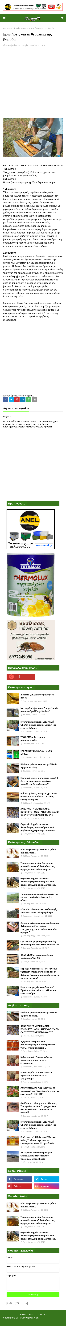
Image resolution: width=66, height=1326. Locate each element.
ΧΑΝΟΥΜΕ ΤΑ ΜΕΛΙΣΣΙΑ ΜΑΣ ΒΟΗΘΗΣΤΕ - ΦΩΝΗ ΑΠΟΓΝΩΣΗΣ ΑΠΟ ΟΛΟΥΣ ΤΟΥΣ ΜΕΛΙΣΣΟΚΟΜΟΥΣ (40, 811)
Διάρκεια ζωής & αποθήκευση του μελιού (37, 696)
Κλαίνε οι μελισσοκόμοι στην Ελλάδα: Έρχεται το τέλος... (39, 766)
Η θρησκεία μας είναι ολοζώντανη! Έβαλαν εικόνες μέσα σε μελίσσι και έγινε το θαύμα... (38, 725)
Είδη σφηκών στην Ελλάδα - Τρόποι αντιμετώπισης (39, 851)
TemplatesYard (32, 1322)
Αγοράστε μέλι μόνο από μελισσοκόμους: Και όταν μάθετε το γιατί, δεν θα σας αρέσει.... (38, 1044)
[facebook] (19, 1179)
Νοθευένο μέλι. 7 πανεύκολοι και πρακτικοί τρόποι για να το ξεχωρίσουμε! (37, 1060)
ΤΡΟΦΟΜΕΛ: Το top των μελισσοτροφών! (33, 739)
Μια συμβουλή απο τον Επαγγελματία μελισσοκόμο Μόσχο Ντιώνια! (39, 710)
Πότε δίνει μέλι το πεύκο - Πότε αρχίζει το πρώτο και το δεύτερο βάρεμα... (39, 911)
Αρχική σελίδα (10, 28)
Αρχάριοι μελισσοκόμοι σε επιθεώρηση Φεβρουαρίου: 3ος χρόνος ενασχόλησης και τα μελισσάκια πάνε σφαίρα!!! (40, 928)
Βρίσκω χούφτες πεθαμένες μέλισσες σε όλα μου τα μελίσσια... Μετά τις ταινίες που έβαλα (39, 796)
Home (22, 1314)
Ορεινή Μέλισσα (13, 45)
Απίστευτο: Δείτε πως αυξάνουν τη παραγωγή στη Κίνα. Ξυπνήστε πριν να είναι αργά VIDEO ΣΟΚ (40, 1090)
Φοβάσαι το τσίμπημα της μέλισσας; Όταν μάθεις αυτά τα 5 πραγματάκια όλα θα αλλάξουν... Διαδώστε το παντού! (39, 1108)
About (31, 1314)
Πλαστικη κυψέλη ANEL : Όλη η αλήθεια (36, 752)
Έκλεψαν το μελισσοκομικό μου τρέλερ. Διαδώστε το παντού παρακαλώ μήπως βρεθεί (36, 1155)
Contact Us (42, 1314)
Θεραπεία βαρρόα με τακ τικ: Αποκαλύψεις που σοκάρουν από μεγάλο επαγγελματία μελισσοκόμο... (39, 827)
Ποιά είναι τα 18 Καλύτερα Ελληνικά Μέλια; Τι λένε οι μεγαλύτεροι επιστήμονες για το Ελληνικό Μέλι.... (39, 1140)
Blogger (53, 1322)
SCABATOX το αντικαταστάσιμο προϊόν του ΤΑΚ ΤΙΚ (37, 957)
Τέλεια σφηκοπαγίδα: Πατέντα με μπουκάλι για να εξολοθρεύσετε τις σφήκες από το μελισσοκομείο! (38, 866)
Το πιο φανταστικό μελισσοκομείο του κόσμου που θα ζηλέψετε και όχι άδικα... (39, 897)
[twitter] (46, 1179)
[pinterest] (19, 1186)
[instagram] (46, 1186)
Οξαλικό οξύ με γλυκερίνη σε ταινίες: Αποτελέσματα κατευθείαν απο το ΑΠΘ (40, 943)
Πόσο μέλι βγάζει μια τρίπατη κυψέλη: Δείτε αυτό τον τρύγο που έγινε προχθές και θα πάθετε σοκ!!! (39, 781)
